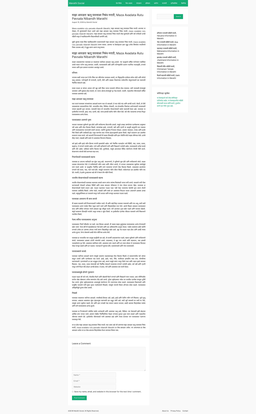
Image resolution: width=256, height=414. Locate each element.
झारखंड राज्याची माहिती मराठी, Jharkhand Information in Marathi (168, 60)
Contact (185, 411)
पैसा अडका (129, 3)
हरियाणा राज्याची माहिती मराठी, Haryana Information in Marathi (167, 35)
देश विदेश (119, 3)
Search (178, 16)
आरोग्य (156, 3)
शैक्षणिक (183, 3)
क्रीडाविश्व (174, 3)
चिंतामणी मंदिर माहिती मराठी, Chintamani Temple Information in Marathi (166, 69)
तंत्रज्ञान (139, 3)
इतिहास (148, 3)
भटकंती (164, 3)
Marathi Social (76, 3)
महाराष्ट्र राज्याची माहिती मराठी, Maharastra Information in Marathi (168, 51)
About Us (165, 411)
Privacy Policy (175, 411)
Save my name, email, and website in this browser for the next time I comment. (107, 392)
